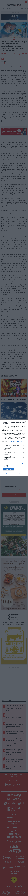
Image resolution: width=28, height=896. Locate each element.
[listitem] (14, 445)
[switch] (23, 448)
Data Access (14, 473)
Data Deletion (6, 473)
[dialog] (14, 448)
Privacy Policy (21, 473)
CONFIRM (8, 469)
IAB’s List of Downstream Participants (15, 441)
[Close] (25, 422)
